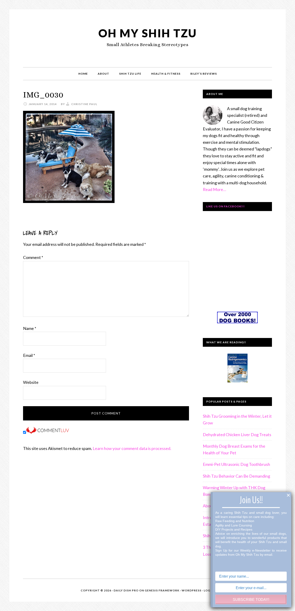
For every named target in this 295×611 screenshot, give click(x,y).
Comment (33, 257)
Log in (209, 590)
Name (29, 328)
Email (29, 355)
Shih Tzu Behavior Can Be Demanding (236, 476)
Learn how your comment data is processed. (132, 448)
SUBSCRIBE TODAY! (251, 600)
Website (30, 382)
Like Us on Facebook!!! (225, 206)
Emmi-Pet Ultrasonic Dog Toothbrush (236, 464)
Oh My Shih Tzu (147, 33)
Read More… (214, 189)
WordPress (191, 590)
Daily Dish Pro (126, 590)
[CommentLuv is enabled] (47, 432)
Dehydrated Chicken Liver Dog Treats (237, 434)
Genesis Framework (162, 590)
